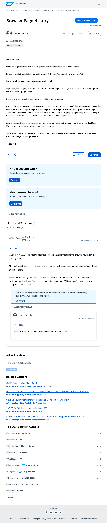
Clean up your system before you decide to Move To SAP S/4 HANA (37, 400)
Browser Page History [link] (73, 10)
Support (74, 519)
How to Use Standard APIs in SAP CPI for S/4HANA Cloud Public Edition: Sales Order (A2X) (48, 391)
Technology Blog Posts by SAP (22, 403)
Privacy (13, 519)
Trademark (63, 519)
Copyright (36, 519)
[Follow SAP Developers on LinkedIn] (61, 512)
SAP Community (12, 10)
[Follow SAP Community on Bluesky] (51, 512)
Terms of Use (24, 519)
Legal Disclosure (49, 519)
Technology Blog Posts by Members (25, 386)
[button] (90, 33)
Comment (94, 155)
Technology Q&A (58, 10)
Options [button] (99, 21)
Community (21, 4)
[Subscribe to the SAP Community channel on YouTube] (56, 512)
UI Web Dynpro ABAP (14, 45)
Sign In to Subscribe (86, 20)
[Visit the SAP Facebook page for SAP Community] (46, 512)
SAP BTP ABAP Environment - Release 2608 (26, 408)
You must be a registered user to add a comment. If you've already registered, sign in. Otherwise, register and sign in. (51, 294)
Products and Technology (29, 10)
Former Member (22, 34)
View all (9, 497)
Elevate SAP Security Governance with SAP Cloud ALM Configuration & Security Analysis (46, 417)
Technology (45, 10)
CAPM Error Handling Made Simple (22, 383)
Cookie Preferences (88, 519)
